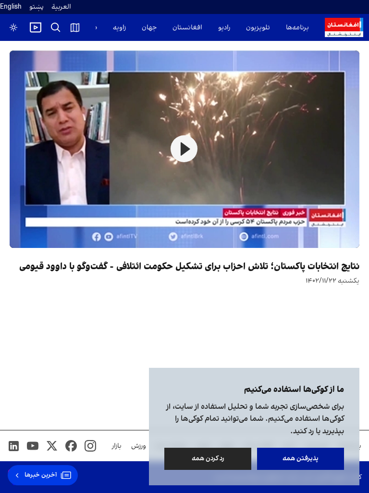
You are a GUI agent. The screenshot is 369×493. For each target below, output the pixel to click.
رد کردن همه (208, 459)
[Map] (75, 27)
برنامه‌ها (297, 28)
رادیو (224, 28)
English (11, 7)
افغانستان (187, 28)
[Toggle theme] (13, 27)
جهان (149, 28)
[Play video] (35, 27)
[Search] (56, 27)
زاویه (119, 28)
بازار (117, 446)
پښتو (36, 7)
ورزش (138, 446)
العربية (61, 7)
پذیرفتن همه (301, 459)
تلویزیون (258, 28)
